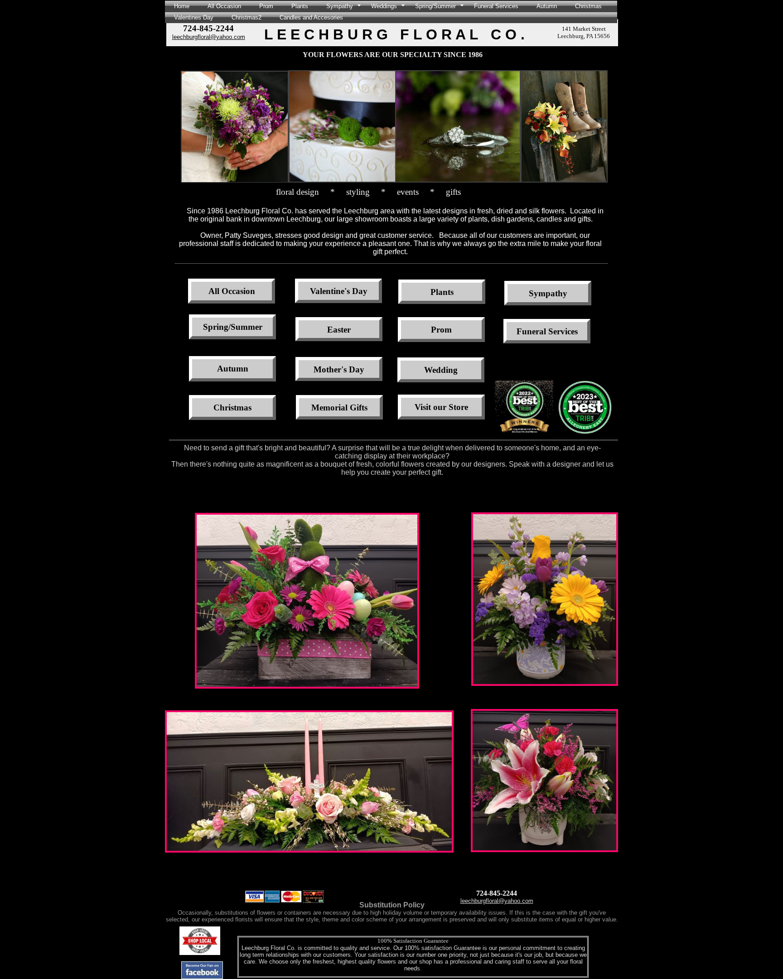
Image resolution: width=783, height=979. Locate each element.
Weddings (384, 6)
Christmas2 (246, 17)
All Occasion (224, 6)
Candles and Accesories (311, 17)
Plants (299, 6)
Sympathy (339, 6)
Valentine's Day (338, 291)
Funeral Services (496, 6)
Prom (266, 6)
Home (181, 6)
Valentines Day (193, 17)
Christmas (588, 6)
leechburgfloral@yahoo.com (208, 37)
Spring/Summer (435, 6)
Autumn (546, 6)
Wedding (441, 370)
